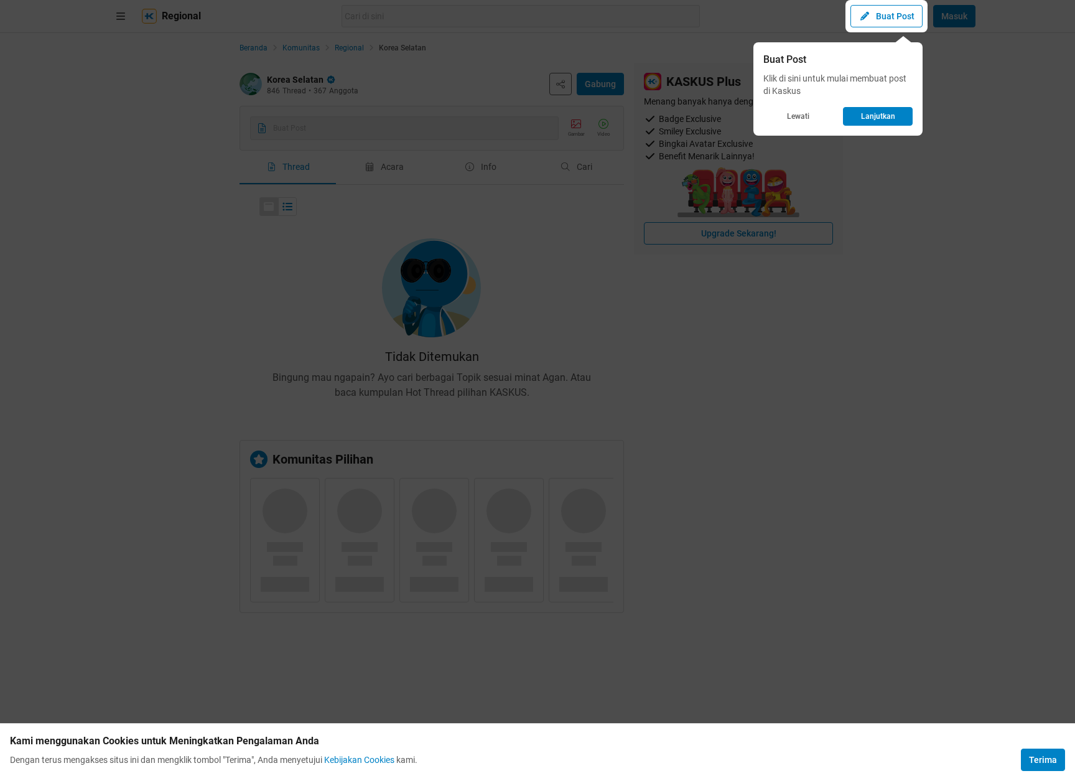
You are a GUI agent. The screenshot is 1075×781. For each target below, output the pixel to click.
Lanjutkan (878, 116)
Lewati (798, 116)
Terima (1043, 760)
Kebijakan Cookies (359, 760)
